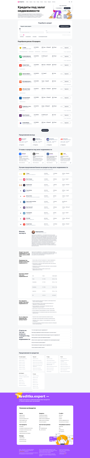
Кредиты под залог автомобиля (37, 360)
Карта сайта (61, 415)
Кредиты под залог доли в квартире (37, 362)
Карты (35, 1)
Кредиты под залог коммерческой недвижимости (37, 366)
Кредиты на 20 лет (35, 382)
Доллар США (61, 426)
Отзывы (45, 1)
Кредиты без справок (49, 358)
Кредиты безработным (63, 358)
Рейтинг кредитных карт (23, 420)
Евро (59, 428)
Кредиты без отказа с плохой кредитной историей (50, 364)
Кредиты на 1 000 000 (22, 362)
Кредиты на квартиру (22, 383)
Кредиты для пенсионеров (64, 364)
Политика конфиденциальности (64, 420)
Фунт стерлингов (61, 431)
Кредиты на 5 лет (35, 379)
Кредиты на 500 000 (21, 360)
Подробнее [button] (66, 47)
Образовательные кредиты (22, 385)
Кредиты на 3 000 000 (22, 365)
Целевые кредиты (49, 371)
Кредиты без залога (35, 358)
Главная (19, 391)
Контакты (53, 1)
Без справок (34, 36)
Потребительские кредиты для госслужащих (64, 361)
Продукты (49, 1)
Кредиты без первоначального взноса (52, 366)
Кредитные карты (22, 415)
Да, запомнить (59, 8)
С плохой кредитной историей (43, 36)
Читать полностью (22, 162)
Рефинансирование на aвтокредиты (25, 433)
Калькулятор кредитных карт (23, 418)
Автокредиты (21, 426)
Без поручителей (28, 36)
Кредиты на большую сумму (23, 358)
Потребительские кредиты (43, 415)
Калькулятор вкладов (22, 441)
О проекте (60, 418)
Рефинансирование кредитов (51, 360)
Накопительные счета (22, 439)
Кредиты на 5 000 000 (22, 367)
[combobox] (31, 32)
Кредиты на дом (21, 380)
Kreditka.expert (22, 451)
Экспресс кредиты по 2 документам (51, 362)
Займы (27, 1)
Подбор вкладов (21, 437)
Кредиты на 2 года (35, 386)
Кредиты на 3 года (35, 377)
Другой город (67, 8)
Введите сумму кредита (26, 26)
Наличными (21, 36)
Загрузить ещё (45, 130)
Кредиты (31, 1)
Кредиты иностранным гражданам (65, 371)
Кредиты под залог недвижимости (44, 418)
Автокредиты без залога (23, 431)
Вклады (38, 1)
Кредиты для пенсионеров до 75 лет (65, 366)
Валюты (41, 1)
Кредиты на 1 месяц (35, 384)
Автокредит (20, 378)
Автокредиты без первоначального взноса (26, 428)
